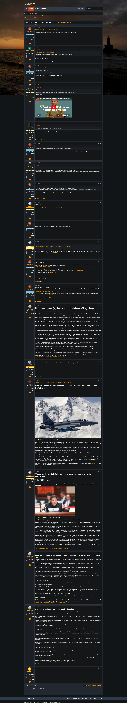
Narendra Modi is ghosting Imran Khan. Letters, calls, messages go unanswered (51, 207)
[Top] (98, 698)
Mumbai (32, 40)
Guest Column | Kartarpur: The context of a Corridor (46, 266)
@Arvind (42, 281)
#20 (100, 668)
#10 (100, 222)
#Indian (59, 293)
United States (31, 98)
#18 (100, 552)
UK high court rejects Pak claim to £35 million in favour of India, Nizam (49, 356)
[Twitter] (102, 702)
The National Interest (39, 395)
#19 (100, 607)
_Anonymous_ (27, 17)
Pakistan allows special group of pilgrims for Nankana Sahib (47, 291)
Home (95, 698)
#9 (100, 202)
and (41, 198)
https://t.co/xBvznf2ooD (78, 270)
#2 (100, 47)
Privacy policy (85, 698)
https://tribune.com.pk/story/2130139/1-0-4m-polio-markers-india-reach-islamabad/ (52, 661)
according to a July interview (77, 443)
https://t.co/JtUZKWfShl (48, 294)
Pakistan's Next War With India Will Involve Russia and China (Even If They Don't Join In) (53, 382)
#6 (100, 143)
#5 (100, 123)
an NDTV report (95, 463)
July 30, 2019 (53, 272)
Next (36, 24)
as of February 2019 (52, 458)
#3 (100, 65)
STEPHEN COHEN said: (40, 67)
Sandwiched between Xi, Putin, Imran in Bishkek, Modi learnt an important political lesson (53, 224)
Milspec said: (38, 146)
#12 (100, 261)
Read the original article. (40, 467)
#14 (100, 305)
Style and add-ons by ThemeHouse (54, 702)
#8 (100, 183)
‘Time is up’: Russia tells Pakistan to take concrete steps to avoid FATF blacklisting (51, 548)
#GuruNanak (40, 294)
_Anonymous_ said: (39, 49)
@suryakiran (37, 281)
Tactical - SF (31, 698)
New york (32, 679)
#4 (100, 84)
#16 (100, 380)
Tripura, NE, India (31, 215)
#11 (100, 241)
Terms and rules (76, 698)
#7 (100, 162)
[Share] (99, 28)
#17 (100, 471)
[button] (47, 8)
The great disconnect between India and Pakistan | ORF (46, 29)
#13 (100, 285)
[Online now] (29, 308)
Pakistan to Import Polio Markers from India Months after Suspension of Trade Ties (52, 602)
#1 (100, 27)
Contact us (69, 698)
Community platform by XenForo (35, 702)
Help (90, 698)
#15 (100, 361)
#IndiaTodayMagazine (42, 268)
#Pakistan (40, 293)
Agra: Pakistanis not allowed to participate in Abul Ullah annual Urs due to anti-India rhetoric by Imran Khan (57, 362)
